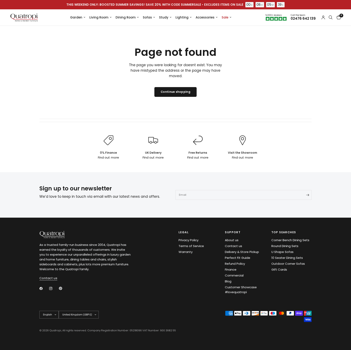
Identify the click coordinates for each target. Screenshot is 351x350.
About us (231, 240)
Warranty (186, 252)
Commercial (234, 275)
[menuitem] (77, 17)
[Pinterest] (63, 288)
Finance (230, 269)
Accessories (205, 17)
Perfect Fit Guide (237, 258)
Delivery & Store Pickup (242, 252)
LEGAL (184, 232)
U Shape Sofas (282, 252)
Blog (228, 281)
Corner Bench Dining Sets (290, 240)
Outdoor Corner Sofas (288, 263)
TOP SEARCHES (283, 232)
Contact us (233, 246)
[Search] (331, 17)
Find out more (108, 157)
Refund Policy (235, 263)
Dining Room (126, 17)
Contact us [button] (48, 278)
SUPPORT (232, 232)
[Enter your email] (307, 195)
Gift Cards (279, 269)
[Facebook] (43, 288)
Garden (76, 17)
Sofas (147, 17)
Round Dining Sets (284, 246)
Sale (225, 17)
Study (163, 17)
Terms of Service (191, 246)
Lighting (182, 17)
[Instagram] (53, 288)
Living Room (98, 17)
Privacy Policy (188, 240)
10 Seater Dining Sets (287, 258)
